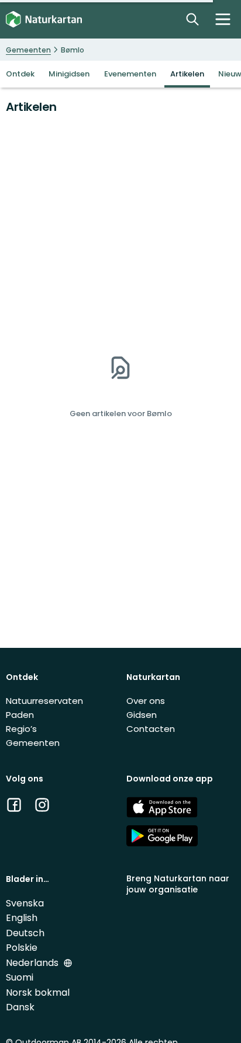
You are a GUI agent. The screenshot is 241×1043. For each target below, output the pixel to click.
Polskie (21, 947)
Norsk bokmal (38, 992)
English (21, 918)
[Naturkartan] (44, 19)
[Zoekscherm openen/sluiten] (192, 19)
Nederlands (33, 962)
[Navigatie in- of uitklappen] (223, 19)
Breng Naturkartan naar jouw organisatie (177, 884)
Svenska (25, 903)
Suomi (19, 977)
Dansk (20, 1007)
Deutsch (25, 933)
